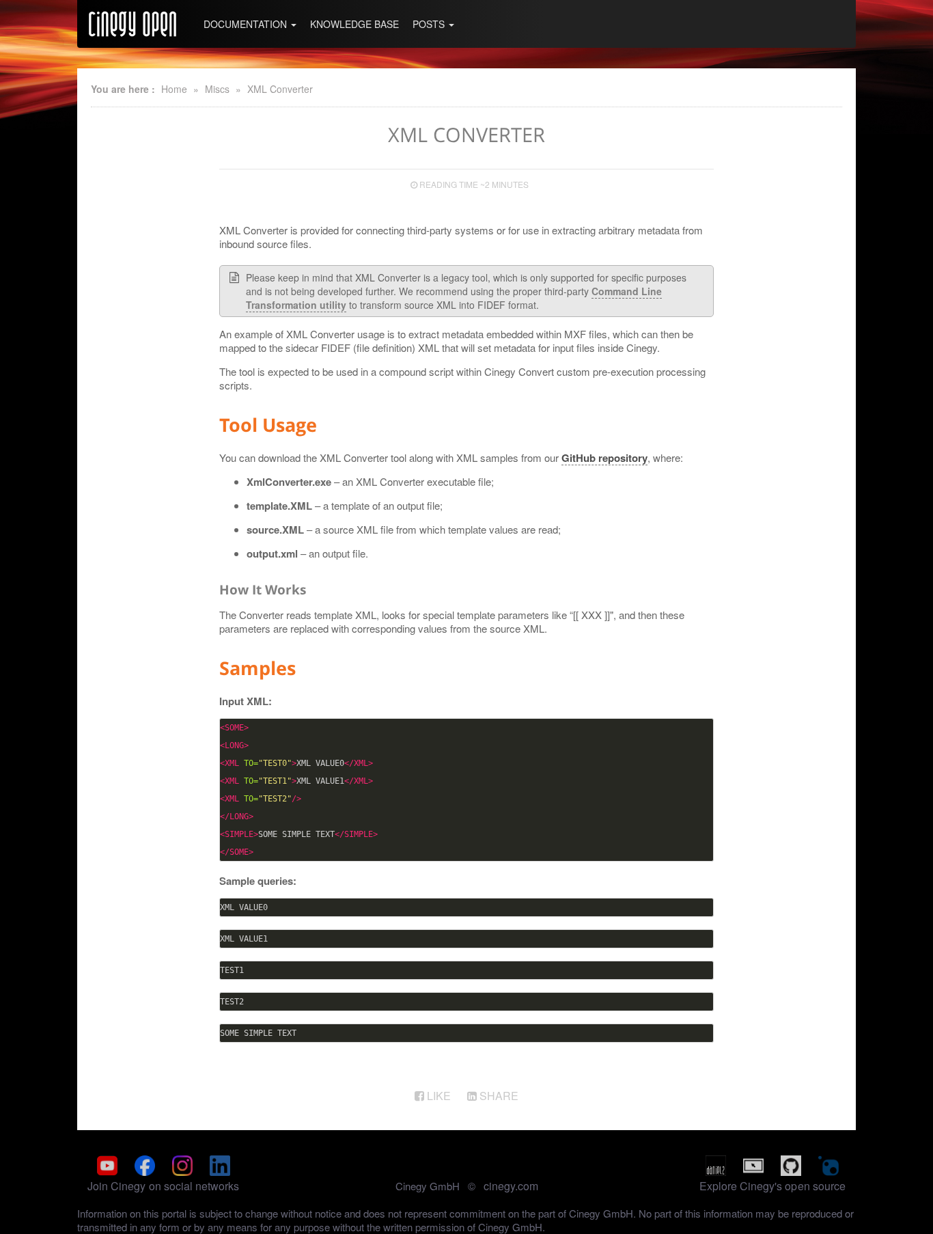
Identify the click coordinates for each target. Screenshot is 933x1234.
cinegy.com (511, 1186)
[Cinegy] (132, 24)
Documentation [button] (247, 24)
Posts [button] (430, 24)
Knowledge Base (354, 24)
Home (174, 89)
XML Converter (280, 89)
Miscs (217, 89)
